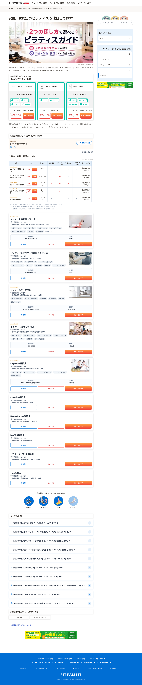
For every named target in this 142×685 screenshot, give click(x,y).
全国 (101, 38)
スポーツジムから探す (57, 3)
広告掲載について (116, 668)
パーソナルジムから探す (39, 3)
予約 (34, 169)
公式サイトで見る (16, 116)
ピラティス (104, 75)
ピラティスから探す (84, 3)
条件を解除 (13, 147)
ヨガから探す (71, 3)
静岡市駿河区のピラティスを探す (22, 625)
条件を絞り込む (85, 143)
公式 (29, 169)
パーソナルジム (105, 65)
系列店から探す (74, 662)
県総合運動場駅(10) (40, 617)
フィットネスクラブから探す (40, 662)
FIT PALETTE (12, 8)
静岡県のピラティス (24, 8)
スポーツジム (104, 59)
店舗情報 (23, 244)
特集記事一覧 (88, 662)
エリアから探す (60, 662)
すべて (102, 54)
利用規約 (76, 668)
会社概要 (23, 668)
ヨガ (101, 70)
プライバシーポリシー (94, 668)
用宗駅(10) (19, 617)
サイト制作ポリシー (41, 668)
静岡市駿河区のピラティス (39, 8)
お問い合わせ (60, 668)
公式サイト (51, 244)
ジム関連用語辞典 (103, 662)
